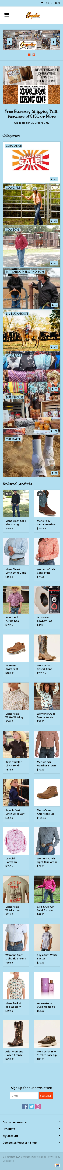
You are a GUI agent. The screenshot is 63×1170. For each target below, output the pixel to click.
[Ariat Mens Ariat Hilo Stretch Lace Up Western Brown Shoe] (47, 1034)
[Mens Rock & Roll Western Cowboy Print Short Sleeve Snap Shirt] (16, 985)
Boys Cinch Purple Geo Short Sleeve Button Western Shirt (15, 619)
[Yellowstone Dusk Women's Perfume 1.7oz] (47, 985)
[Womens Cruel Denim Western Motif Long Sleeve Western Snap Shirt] (47, 696)
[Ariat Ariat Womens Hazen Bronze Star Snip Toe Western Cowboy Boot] (16, 1034)
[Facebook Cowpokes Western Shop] (25, 1106)
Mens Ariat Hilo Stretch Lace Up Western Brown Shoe (47, 1053)
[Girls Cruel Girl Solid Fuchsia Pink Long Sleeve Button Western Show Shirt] (47, 889)
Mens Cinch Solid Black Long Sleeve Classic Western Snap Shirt (15, 522)
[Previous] (9, 41)
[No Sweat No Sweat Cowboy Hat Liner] (47, 600)
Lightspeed (8, 1160)
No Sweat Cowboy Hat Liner (44, 619)
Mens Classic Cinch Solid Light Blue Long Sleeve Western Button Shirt (15, 570)
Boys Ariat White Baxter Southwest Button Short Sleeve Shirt (47, 956)
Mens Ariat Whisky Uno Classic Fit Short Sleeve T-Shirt (15, 908)
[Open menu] (7, 14)
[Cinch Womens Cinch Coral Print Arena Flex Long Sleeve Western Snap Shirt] (47, 551)
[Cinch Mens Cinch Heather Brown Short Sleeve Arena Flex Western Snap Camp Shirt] (47, 744)
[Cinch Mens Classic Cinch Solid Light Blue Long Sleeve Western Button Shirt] (16, 551)
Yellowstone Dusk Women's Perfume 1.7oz (46, 1005)
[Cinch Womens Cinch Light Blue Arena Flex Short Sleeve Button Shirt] (16, 937)
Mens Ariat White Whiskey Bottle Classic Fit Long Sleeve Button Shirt (15, 715)
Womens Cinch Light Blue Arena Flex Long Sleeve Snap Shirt (47, 860)
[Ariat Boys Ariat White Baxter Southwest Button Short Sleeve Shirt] (47, 937)
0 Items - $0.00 (52, 3)
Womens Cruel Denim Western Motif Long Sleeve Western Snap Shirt (46, 715)
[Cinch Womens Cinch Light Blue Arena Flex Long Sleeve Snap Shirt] (47, 841)
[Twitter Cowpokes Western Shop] (31, 1106)
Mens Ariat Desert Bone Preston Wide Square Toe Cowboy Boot (45, 667)
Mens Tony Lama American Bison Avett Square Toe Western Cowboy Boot (46, 522)
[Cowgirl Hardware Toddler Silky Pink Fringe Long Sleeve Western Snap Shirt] (16, 841)
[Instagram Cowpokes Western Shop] (38, 1106)
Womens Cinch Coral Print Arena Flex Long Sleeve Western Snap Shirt (47, 570)
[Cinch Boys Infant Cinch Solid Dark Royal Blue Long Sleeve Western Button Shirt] (16, 792)
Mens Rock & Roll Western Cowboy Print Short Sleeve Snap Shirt (13, 1005)
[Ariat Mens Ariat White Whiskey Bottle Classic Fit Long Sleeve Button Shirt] (16, 696)
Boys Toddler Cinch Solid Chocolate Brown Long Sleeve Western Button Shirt (15, 763)
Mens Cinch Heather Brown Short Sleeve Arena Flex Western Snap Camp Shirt (46, 763)
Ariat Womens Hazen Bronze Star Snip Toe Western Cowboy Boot (14, 1053)
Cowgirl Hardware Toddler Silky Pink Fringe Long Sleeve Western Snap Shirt (15, 860)
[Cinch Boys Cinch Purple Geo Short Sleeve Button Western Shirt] (16, 600)
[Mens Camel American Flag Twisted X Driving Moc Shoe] (47, 792)
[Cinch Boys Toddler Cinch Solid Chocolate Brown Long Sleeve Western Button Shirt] (16, 744)
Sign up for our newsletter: (31, 1088)
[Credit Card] (56, 1165)
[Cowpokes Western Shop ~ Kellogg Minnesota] (38, 15)
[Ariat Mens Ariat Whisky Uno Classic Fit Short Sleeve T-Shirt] (16, 889)
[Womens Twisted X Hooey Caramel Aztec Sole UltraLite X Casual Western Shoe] (16, 648)
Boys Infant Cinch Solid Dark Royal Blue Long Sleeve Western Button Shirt (15, 812)
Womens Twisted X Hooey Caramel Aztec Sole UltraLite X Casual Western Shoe (15, 667)
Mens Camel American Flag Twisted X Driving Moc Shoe (45, 812)
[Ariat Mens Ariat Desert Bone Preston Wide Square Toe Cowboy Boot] (47, 648)
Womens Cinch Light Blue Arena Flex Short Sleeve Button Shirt (15, 956)
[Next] (53, 41)
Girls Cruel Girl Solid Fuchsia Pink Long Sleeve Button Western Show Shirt (46, 908)
